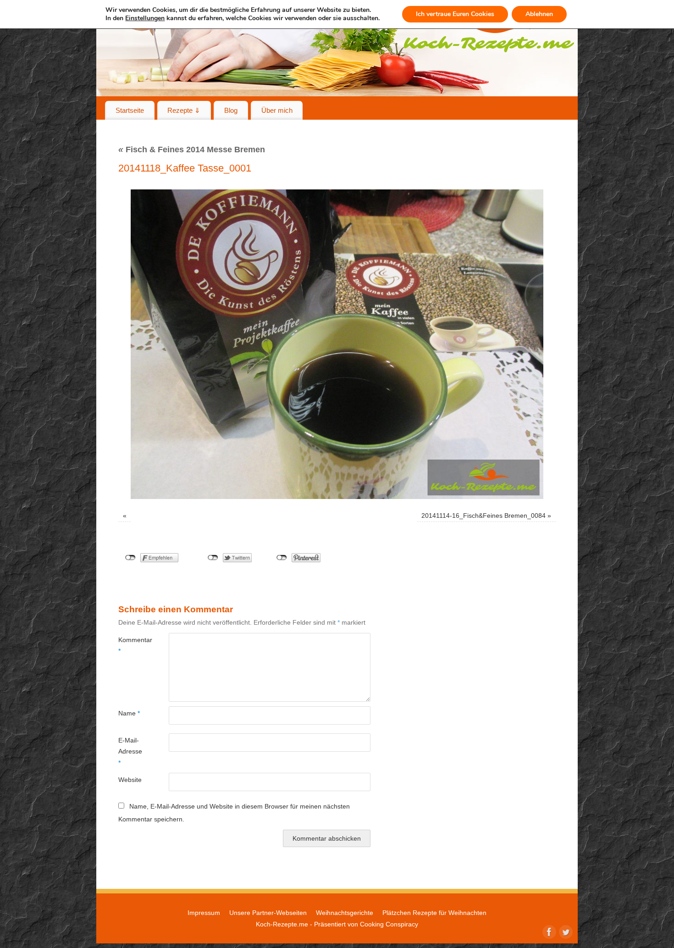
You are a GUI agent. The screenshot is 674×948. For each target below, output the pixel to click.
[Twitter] (565, 931)
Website (130, 779)
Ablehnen (539, 14)
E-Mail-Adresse (130, 751)
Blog (231, 110)
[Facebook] (548, 931)
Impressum (204, 912)
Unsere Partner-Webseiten (268, 912)
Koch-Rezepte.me (282, 924)
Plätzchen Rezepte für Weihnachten (434, 912)
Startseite (130, 110)
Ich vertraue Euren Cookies (455, 14)
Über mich (277, 110)
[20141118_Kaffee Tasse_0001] (337, 344)
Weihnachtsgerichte (344, 912)
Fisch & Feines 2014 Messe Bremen (191, 149)
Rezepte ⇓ (183, 110)
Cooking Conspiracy (389, 924)
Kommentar (131, 645)
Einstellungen (145, 18)
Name (129, 713)
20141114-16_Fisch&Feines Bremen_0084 (483, 515)
